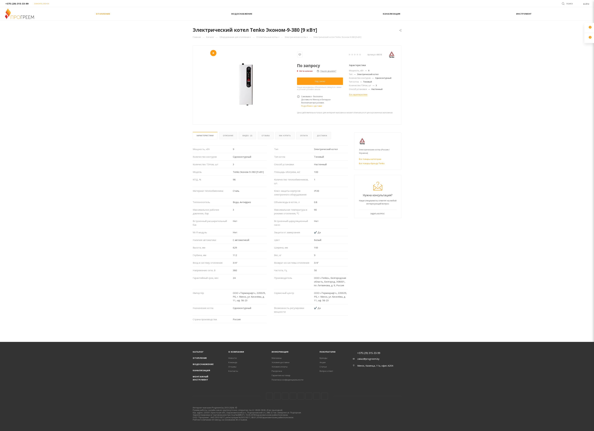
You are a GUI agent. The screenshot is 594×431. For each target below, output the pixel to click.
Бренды (323, 358)
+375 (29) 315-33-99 (16, 3)
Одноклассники (309, 396)
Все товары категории (370, 159)
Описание (228, 135)
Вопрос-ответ (326, 371)
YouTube (301, 396)
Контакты (233, 371)
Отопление (200, 358)
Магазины (277, 358)
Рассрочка (277, 371)
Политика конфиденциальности (287, 379)
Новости (232, 358)
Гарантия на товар (281, 375)
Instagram (285, 396)
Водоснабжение (203, 364)
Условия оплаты (280, 366)
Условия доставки (280, 362)
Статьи (323, 366)
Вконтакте (269, 396)
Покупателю (328, 351)
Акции (323, 362)
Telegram (293, 396)
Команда (232, 362)
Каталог (198, 351)
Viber (316, 396)
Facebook (277, 396)
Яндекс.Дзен (324, 396)
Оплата (304, 135)
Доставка (322, 135)
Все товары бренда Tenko (372, 163)
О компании (236, 351)
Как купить (285, 135)
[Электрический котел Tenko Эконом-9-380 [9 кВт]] (245, 85)
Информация (280, 351)
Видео (247, 135)
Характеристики (205, 135)
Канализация (201, 370)
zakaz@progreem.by (368, 358)
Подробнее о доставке (311, 106)
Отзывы (266, 135)
